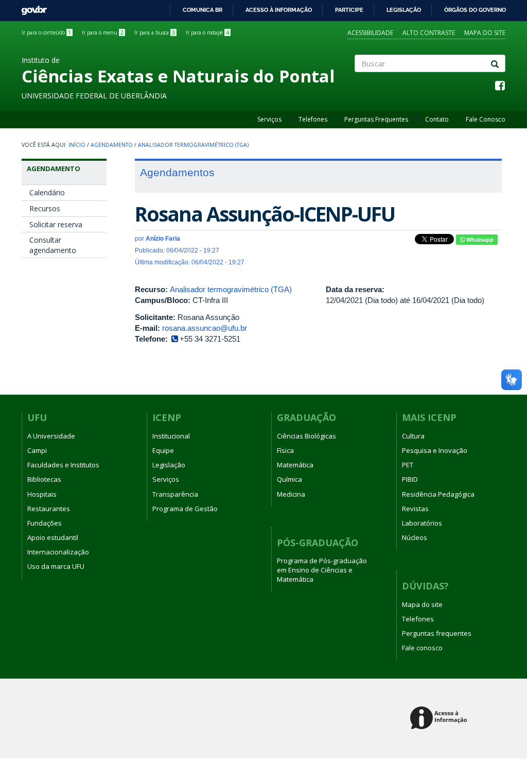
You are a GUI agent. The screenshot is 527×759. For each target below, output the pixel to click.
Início (76, 144)
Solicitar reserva (55, 224)
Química (289, 479)
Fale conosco (422, 647)
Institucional (171, 436)
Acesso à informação (278, 9)
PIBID (410, 479)
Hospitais (42, 494)
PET (407, 464)
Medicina (291, 494)
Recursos (44, 208)
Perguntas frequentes (436, 633)
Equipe (163, 450)
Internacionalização (58, 551)
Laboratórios (422, 523)
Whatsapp (479, 240)
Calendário (47, 192)
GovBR (30, 7)
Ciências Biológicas (306, 436)
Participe (349, 9)
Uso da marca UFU (55, 566)
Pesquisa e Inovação (434, 450)
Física (285, 450)
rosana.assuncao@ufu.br (204, 328)
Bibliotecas (44, 479)
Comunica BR (202, 9)
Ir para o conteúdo (46, 32)
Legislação (404, 9)
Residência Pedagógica (438, 494)
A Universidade (51, 436)
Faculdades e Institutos (63, 464)
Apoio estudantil (52, 537)
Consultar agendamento (52, 245)
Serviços (269, 119)
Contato (437, 119)
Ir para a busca (154, 32)
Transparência (175, 494)
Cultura (413, 436)
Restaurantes (48, 508)
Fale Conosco (485, 119)
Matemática (295, 464)
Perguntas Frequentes (376, 119)
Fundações (44, 523)
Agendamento (112, 144)
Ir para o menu (103, 32)
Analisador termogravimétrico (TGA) (193, 144)
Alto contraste (428, 32)
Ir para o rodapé (207, 32)
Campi (37, 450)
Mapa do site (484, 32)
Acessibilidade (370, 32)
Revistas (415, 508)
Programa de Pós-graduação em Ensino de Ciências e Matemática (322, 570)
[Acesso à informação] (440, 718)
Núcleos (414, 537)
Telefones (312, 119)
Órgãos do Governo (475, 9)
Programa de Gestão (185, 508)
